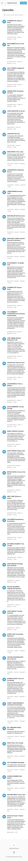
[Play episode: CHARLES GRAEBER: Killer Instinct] (4, 777)
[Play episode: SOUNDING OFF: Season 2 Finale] (4, 21)
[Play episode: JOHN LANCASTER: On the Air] (4, 112)
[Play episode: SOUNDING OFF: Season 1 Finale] (4, 288)
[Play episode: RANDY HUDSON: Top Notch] (4, 432)
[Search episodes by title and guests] (4, 15)
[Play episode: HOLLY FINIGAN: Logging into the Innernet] (4, 69)
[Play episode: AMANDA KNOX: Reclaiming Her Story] (4, 92)
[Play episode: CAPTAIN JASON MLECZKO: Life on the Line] (4, 658)
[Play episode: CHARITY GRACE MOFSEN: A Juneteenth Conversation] (4, 704)
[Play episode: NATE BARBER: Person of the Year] (4, 44)
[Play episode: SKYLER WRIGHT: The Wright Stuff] (4, 264)
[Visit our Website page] (14, 852)
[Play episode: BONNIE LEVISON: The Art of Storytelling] (4, 679)
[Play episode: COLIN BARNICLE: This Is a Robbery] (4, 384)
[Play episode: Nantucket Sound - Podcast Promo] (4, 816)
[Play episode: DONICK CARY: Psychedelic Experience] (4, 635)
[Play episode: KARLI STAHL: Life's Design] (4, 744)
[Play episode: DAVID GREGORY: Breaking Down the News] (4, 564)
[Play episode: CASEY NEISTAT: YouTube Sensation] (4, 612)
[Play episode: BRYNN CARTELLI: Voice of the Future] (4, 473)
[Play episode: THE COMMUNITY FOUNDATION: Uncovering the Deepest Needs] (4, 313)
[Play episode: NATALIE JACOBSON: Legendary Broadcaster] (4, 587)
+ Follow (23, 3)
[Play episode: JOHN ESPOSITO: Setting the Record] (4, 171)
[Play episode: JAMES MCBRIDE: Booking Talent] (4, 192)
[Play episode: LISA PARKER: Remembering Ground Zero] (4, 520)
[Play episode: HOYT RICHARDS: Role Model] (4, 763)
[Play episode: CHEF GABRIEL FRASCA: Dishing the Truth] (4, 339)
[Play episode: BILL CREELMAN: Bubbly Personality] (4, 728)
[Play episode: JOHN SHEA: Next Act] (4, 134)
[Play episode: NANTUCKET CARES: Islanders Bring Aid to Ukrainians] (4, 239)
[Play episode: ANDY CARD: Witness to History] (4, 497)
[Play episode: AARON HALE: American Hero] (4, 363)
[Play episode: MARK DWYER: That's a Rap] (4, 153)
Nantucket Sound (12, 3)
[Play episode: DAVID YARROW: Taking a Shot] (4, 452)
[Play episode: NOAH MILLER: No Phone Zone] (4, 217)
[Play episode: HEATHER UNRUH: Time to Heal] (4, 795)
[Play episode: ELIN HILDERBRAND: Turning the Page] (4, 407)
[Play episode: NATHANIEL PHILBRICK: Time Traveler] (4, 545)
